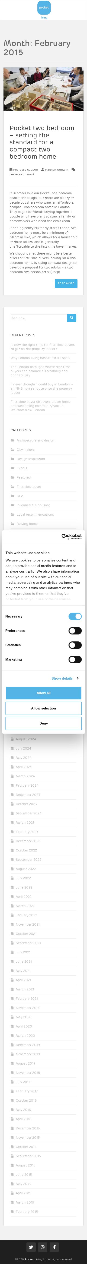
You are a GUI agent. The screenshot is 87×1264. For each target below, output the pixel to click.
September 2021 (28, 943)
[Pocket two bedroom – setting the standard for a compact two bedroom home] (43, 89)
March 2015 (25, 1202)
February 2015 (27, 1212)
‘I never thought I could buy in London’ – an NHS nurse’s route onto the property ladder (42, 388)
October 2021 (26, 934)
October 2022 (26, 850)
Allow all (44, 693)
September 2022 (28, 859)
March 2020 (25, 1035)
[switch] (75, 630)
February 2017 (27, 1091)
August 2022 (26, 869)
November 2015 (28, 1137)
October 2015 (26, 1147)
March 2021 (25, 989)
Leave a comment (22, 174)
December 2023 (28, 795)
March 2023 (25, 822)
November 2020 (28, 1008)
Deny (43, 723)
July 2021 (23, 952)
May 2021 (23, 971)
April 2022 (24, 896)
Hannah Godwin (56, 169)
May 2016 (23, 1110)
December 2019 (28, 1045)
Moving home (27, 524)
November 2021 (28, 924)
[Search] (71, 318)
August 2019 (25, 1063)
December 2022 (28, 841)
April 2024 (24, 767)
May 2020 (24, 1017)
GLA (20, 496)
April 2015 (23, 1193)
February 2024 (27, 785)
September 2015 (28, 1156)
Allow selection (43, 708)
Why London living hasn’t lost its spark (40, 358)
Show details (62, 678)
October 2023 (26, 804)
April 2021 (23, 980)
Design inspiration (31, 459)
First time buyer (29, 487)
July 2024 (23, 748)
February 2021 (27, 998)
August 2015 (25, 1165)
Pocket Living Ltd (36, 1259)
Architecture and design (35, 440)
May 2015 (23, 1184)
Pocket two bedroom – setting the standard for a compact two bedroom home (42, 142)
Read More (66, 283)
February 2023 (27, 832)
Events (22, 468)
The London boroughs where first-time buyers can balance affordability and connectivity (40, 371)
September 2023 (28, 813)
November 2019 (28, 1054)
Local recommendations (35, 514)
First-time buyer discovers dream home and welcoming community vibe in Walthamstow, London (41, 406)
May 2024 (23, 758)
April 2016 (23, 1119)
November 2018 (28, 1073)
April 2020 (24, 1026)
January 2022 (26, 915)
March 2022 (25, 906)
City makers (26, 449)
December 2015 (28, 1128)
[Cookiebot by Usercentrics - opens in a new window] (62, 537)
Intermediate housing (33, 505)
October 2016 (26, 1100)
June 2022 (24, 887)
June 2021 (24, 961)
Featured (24, 477)
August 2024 (26, 739)
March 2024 (25, 776)
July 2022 (23, 878)
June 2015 (24, 1174)
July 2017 (23, 1082)
